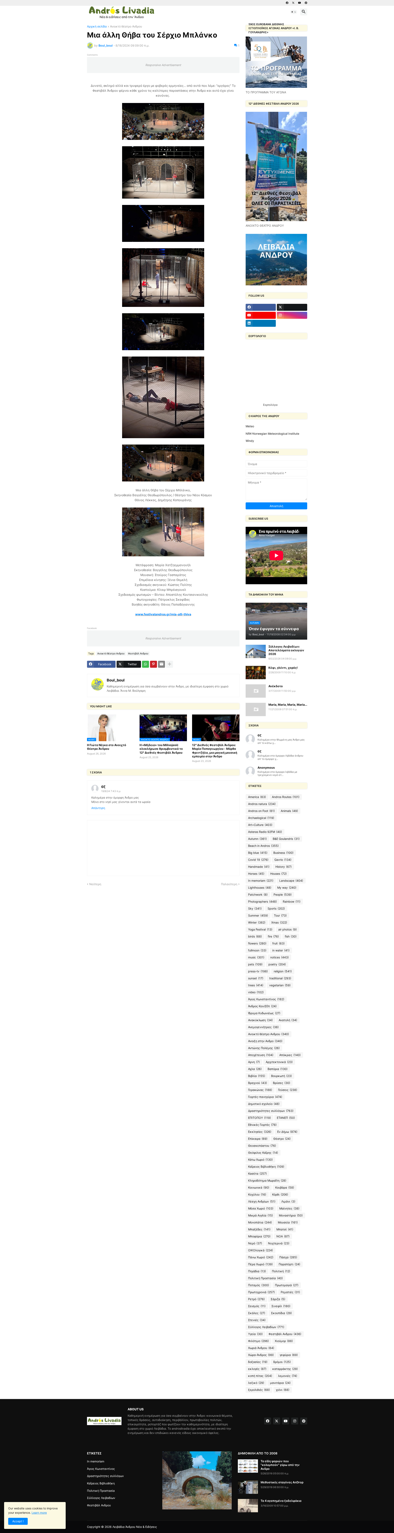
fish (291, 936)
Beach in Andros (263, 845)
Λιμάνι (288, 1201)
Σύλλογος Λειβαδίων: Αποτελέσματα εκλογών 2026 (286, 650)
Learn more (39, 1512)
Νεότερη (95, 884)
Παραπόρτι (289, 1264)
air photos (287, 929)
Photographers (262, 901)
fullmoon (257, 950)
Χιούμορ (284, 1341)
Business (283, 852)
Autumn (257, 838)
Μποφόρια (259, 1236)
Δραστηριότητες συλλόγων (270, 1110)
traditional (280, 978)
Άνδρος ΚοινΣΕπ (262, 1006)
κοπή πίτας (260, 1376)
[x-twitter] (293, 3)
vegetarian (280, 985)
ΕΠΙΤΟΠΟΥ (259, 1117)
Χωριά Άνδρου (261, 1348)
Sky (255, 908)
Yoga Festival (260, 929)
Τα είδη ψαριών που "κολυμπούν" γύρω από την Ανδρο (280, 1464)
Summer (258, 915)
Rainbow (291, 901)
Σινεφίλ (280, 1306)
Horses (256, 873)
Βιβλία (256, 1076)
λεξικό (256, 1382)
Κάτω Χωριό (260, 1159)
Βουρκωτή (281, 1076)
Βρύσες (281, 1083)
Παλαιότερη (229, 884)
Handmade (258, 866)
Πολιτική (281, 1271)
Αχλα (255, 1069)
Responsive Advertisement (163, 65)
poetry (277, 964)
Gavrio (282, 859)
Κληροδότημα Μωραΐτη (267, 1180)
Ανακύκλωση (260, 1020)
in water (281, 950)
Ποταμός (258, 1285)
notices (279, 957)
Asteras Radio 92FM (265, 831)
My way (286, 887)
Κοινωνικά (258, 1187)
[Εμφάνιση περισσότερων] (169, 664)
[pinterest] (306, 3)
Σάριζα (278, 1299)
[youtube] (299, 3)
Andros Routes (285, 797)
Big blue (257, 852)
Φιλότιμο (258, 1341)
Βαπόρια (277, 1069)
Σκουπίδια (281, 1313)
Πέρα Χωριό (260, 1264)
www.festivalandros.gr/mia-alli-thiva (163, 614)
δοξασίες (257, 1362)
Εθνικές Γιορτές (262, 1124)
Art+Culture (260, 825)
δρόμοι (282, 1362)
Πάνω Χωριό (260, 1257)
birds (255, 936)
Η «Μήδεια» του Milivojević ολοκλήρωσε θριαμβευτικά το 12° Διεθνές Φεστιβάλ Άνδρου (161, 748)
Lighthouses (259, 887)
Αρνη (254, 1062)
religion (283, 971)
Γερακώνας (260, 1090)
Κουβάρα (284, 1187)
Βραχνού (257, 1083)
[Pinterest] (153, 664)
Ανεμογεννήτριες (263, 1027)
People (283, 894)
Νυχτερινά (278, 1243)
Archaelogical (261, 818)
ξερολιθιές (259, 1389)
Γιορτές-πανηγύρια (265, 1097)
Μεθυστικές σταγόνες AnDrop (282, 1482)
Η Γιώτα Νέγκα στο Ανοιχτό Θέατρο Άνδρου (106, 746)
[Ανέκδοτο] (256, 691)
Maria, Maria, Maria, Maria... (287, 704)
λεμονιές (287, 1376)
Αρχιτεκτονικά (279, 1062)
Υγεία (255, 1334)
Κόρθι (280, 1194)
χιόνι (282, 1389)
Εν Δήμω (287, 1131)
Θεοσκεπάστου (262, 1145)
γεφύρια (289, 1355)
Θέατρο (282, 1138)
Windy (250, 440)
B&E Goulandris (286, 838)
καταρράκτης (285, 1369)
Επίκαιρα (257, 1138)
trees (255, 985)
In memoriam (260, 880)
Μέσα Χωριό (260, 1208)
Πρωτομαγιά (286, 1285)
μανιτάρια (280, 1382)
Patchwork (258, 894)
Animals (289, 811)
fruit (278, 943)
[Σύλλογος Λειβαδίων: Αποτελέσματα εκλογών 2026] (256, 651)
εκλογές (257, 1369)
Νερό (255, 1243)
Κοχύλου (257, 1194)
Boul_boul (116, 680)
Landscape (291, 880)
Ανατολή (288, 1020)
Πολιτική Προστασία (265, 1278)
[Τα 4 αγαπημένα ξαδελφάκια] (248, 1505)
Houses (278, 873)
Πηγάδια (257, 1271)
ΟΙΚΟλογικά (260, 1250)
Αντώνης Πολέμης (264, 1048)
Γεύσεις (287, 1090)
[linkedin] (261, 323)
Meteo (250, 426)
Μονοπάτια (260, 1222)
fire (273, 936)
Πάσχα (288, 1257)
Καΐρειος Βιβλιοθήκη (266, 1166)
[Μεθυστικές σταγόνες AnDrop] (248, 1487)
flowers (257, 943)
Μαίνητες (289, 1208)
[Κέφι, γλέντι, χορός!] (256, 672)
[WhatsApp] (145, 664)
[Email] (161, 664)
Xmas (279, 922)
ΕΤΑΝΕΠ (286, 1117)
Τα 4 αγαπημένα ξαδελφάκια (281, 1500)
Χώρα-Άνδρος (261, 1355)
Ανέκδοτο (275, 686)
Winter (256, 922)
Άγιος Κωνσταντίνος (266, 999)
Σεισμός (257, 1306)
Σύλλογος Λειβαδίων (266, 1327)
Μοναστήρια (291, 1215)
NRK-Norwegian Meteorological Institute (272, 433)
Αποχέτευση (260, 1055)
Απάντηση (98, 808)
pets (255, 964)
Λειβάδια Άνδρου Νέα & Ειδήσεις (134, 1526)
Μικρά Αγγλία (260, 1215)
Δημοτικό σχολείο (263, 1103)
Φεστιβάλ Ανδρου (138, 653)
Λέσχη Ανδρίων (261, 1201)
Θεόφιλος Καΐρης (263, 1152)
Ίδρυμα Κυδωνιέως (264, 1013)
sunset (255, 978)
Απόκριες (290, 1055)
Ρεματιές (290, 1292)
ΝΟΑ (283, 1236)
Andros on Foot (261, 811)
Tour (280, 915)
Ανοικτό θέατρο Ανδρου (126, 26)
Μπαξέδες (259, 1229)
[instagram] (292, 315)
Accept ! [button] (18, 1521)
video (256, 992)
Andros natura (262, 804)
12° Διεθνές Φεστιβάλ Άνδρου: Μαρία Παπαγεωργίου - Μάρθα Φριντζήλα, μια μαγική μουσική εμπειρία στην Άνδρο (214, 750)
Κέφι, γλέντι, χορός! (283, 667)
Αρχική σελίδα (97, 26)
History (283, 866)
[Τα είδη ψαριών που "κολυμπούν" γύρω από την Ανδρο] (248, 1466)
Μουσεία (288, 1222)
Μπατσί (284, 1229)
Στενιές (257, 1320)
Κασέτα (257, 1173)
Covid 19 (258, 859)
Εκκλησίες (259, 1131)
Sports (276, 908)
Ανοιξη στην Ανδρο (265, 1041)
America (257, 797)
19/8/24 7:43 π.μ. (111, 791)
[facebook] (287, 3)
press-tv (258, 971)
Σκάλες (256, 1313)
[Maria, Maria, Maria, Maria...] (256, 709)
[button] (293, 12)
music (256, 957)
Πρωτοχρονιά (261, 1292)
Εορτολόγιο (270, 404)
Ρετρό (256, 1299)
